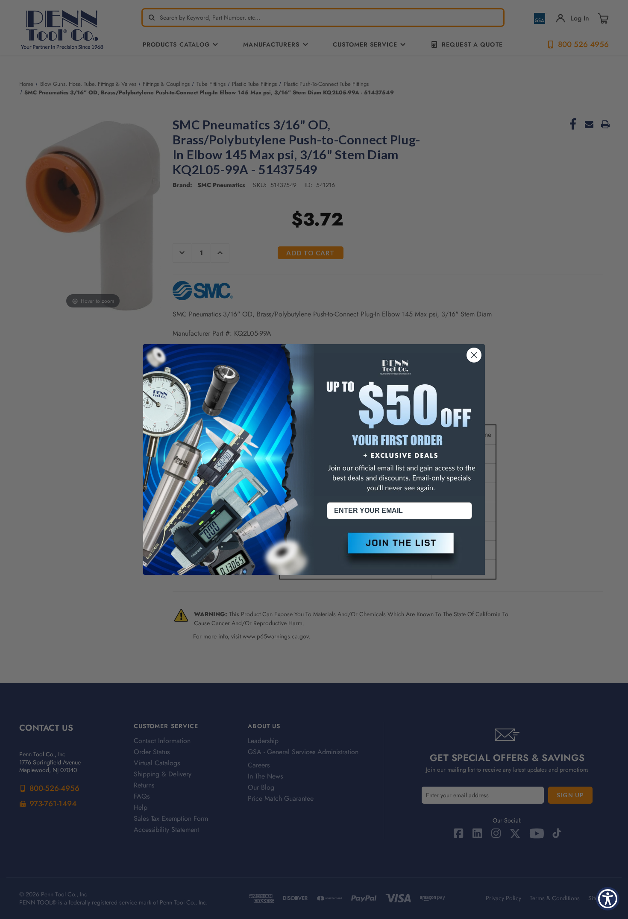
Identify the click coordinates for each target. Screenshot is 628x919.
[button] (399, 550)
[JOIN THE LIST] (399, 550)
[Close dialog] (474, 355)
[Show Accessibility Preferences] (607, 898)
